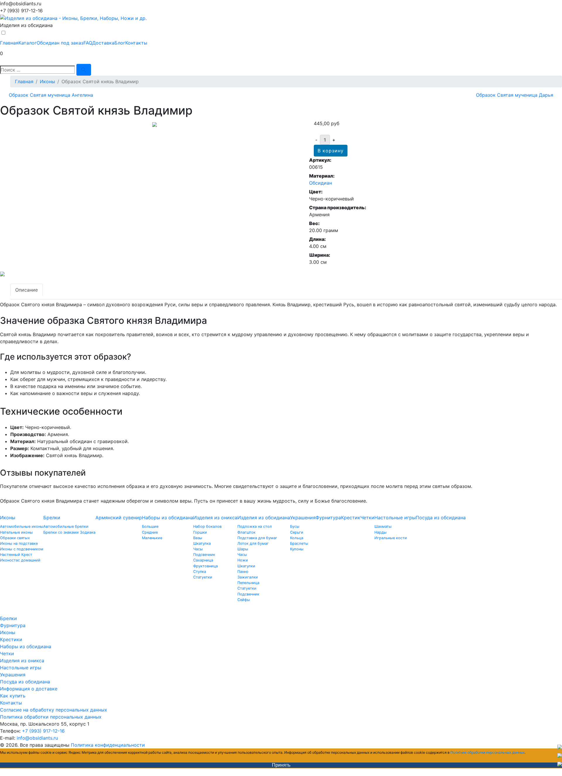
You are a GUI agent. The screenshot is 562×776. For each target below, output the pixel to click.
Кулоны (297, 549)
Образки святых (15, 538)
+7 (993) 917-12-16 (43, 731)
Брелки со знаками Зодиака (69, 532)
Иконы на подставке (19, 543)
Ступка (199, 571)
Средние (150, 532)
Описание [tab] (26, 290)
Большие (150, 526)
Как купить (12, 696)
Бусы (294, 526)
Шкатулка (202, 543)
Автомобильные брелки (65, 526)
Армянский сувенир (118, 517)
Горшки (200, 532)
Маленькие (152, 538)
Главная (9, 43)
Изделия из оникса (215, 517)
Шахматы (383, 526)
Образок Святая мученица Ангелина (51, 95)
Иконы (7, 517)
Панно (243, 571)
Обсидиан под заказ (60, 43)
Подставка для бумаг (257, 538)
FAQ (87, 43)
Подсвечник (204, 554)
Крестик (350, 517)
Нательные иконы (16, 532)
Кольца (296, 538)
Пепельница (248, 583)
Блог (119, 43)
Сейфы (243, 600)
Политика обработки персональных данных (51, 717)
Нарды (380, 532)
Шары (242, 549)
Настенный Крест (16, 554)
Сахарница (203, 560)
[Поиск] (83, 70)
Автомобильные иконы (21, 526)
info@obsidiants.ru (37, 738)
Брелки (51, 517)
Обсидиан (320, 183)
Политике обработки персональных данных (487, 752)
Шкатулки (246, 566)
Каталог (27, 43)
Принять (281, 765)
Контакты (136, 43)
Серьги (296, 532)
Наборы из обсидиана (167, 517)
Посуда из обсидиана (441, 517)
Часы (198, 549)
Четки (367, 517)
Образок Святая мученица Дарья (514, 95)
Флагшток (246, 532)
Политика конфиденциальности (108, 745)
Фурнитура (328, 517)
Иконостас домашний (20, 560)
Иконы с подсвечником (21, 549)
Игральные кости (390, 538)
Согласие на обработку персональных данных (53, 710)
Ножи (242, 560)
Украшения (303, 517)
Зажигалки (247, 577)
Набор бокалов (207, 526)
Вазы (197, 538)
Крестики (11, 639)
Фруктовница (205, 566)
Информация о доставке (28, 689)
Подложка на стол (254, 526)
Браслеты (299, 543)
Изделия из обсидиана (263, 517)
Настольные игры (395, 517)
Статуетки (202, 577)
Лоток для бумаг (253, 543)
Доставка (103, 43)
